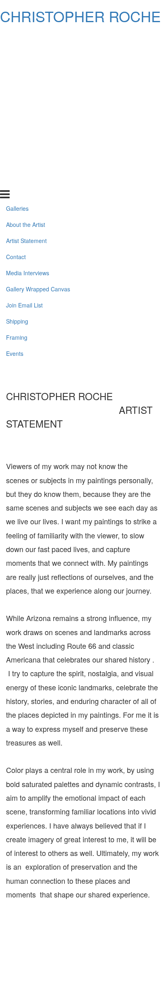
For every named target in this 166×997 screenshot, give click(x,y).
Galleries (17, 36)
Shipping (17, 149)
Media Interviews (27, 101)
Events (14, 181)
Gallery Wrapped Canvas (38, 117)
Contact (16, 85)
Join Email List (24, 133)
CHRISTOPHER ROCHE (80, 16)
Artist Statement (26, 68)
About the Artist (25, 52)
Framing (16, 165)
